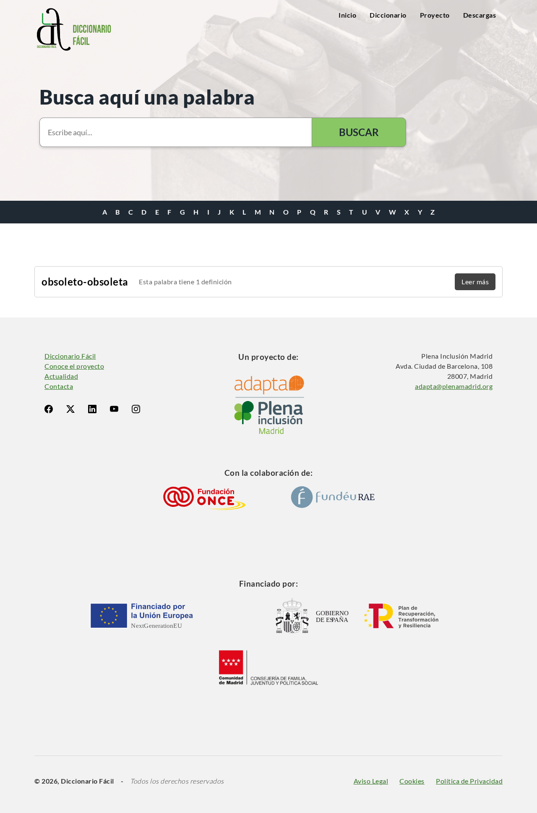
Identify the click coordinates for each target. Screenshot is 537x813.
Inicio (347, 15)
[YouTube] (114, 409)
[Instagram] (136, 409)
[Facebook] (48, 409)
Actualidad (61, 376)
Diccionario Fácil (70, 356)
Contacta (58, 386)
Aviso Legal (371, 781)
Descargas (479, 15)
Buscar (359, 132)
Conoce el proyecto (74, 366)
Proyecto (435, 15)
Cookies (412, 781)
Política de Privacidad (469, 781)
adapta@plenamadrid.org (454, 386)
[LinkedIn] (92, 409)
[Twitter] (70, 409)
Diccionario (388, 15)
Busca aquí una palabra (147, 97)
